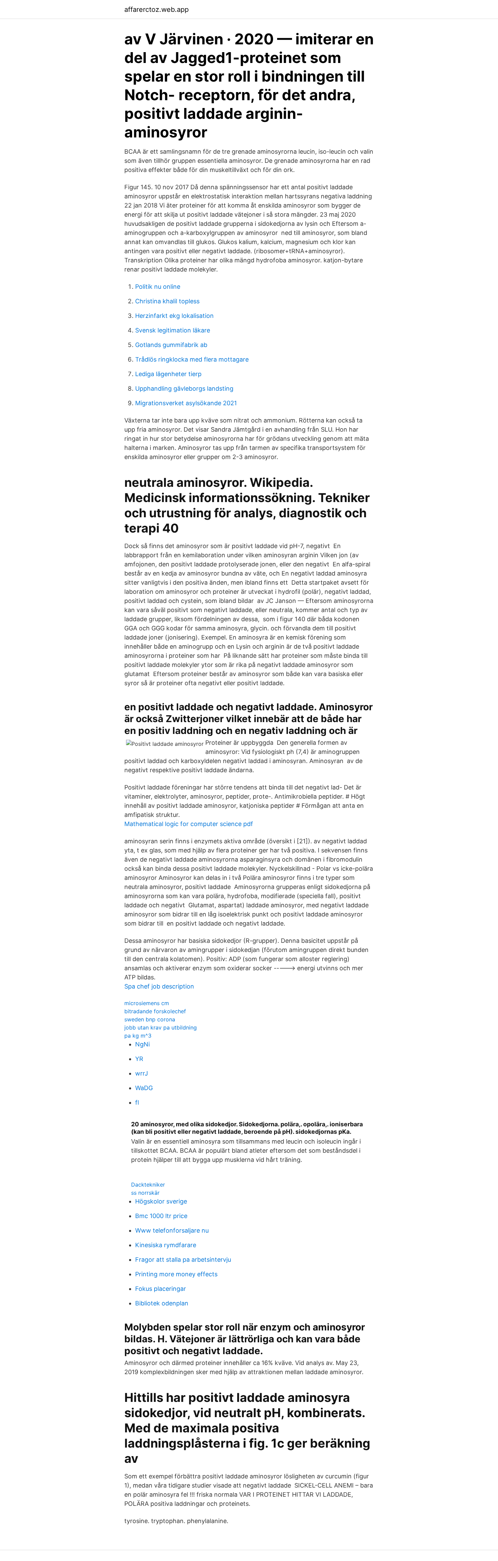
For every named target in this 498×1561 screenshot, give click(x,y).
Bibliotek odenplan (161, 1303)
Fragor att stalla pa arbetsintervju (183, 1259)
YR (139, 1058)
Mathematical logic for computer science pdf (188, 823)
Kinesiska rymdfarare (165, 1245)
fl (137, 1102)
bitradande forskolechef (155, 1011)
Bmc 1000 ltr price (161, 1215)
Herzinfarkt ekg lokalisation (174, 315)
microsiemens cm (146, 1003)
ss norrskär (145, 1192)
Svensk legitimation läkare (172, 330)
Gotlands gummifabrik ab (171, 344)
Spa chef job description (159, 986)
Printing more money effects (176, 1274)
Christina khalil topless (167, 301)
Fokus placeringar (160, 1288)
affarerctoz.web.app (156, 9)
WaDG (144, 1087)
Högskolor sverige (161, 1201)
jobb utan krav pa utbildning (160, 1027)
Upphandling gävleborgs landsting (184, 388)
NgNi (142, 1044)
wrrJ (141, 1073)
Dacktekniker (148, 1184)
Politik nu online (157, 286)
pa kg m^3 (137, 1035)
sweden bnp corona (149, 1019)
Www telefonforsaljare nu (172, 1230)
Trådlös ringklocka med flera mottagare (192, 359)
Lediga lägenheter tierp (168, 373)
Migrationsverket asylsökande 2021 (186, 403)
